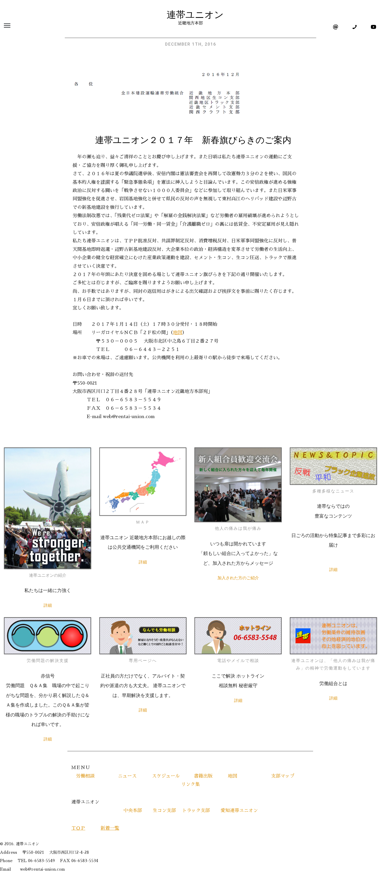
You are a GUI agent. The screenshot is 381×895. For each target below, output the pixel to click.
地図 (177, 332)
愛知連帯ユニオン (234, 810)
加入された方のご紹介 (238, 577)
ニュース (125, 776)
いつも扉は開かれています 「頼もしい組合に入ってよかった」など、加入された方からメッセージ (238, 553)
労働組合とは (333, 683)
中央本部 (135, 810)
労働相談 (85, 776)
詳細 (48, 605)
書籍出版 (203, 776)
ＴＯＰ (78, 828)
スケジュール (166, 776)
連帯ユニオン (190, 15)
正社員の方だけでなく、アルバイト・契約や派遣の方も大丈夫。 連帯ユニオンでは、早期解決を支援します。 (143, 685)
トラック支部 (196, 810)
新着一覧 (110, 828)
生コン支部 (164, 810)
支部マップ (280, 776)
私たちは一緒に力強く (47, 590)
